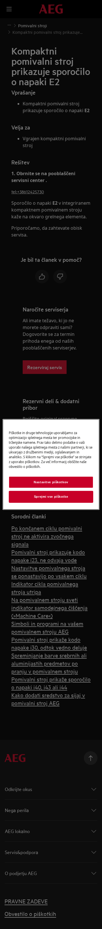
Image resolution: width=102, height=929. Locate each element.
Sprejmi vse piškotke (51, 496)
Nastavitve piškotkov (51, 482)
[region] (51, 464)
